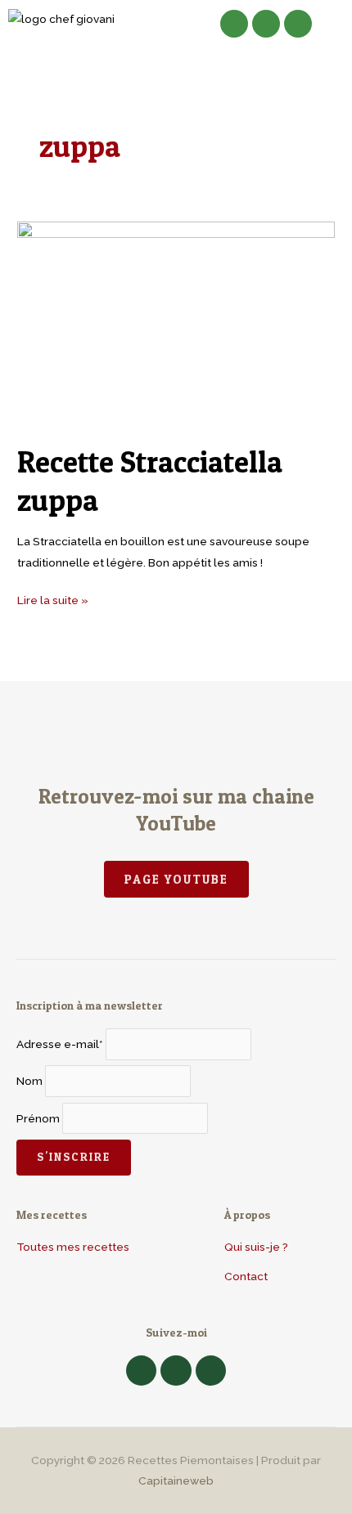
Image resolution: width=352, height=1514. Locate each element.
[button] (156, 23)
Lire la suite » (52, 598)
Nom (29, 1081)
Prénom (38, 1118)
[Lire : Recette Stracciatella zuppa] (176, 322)
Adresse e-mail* (59, 1043)
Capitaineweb (176, 1480)
